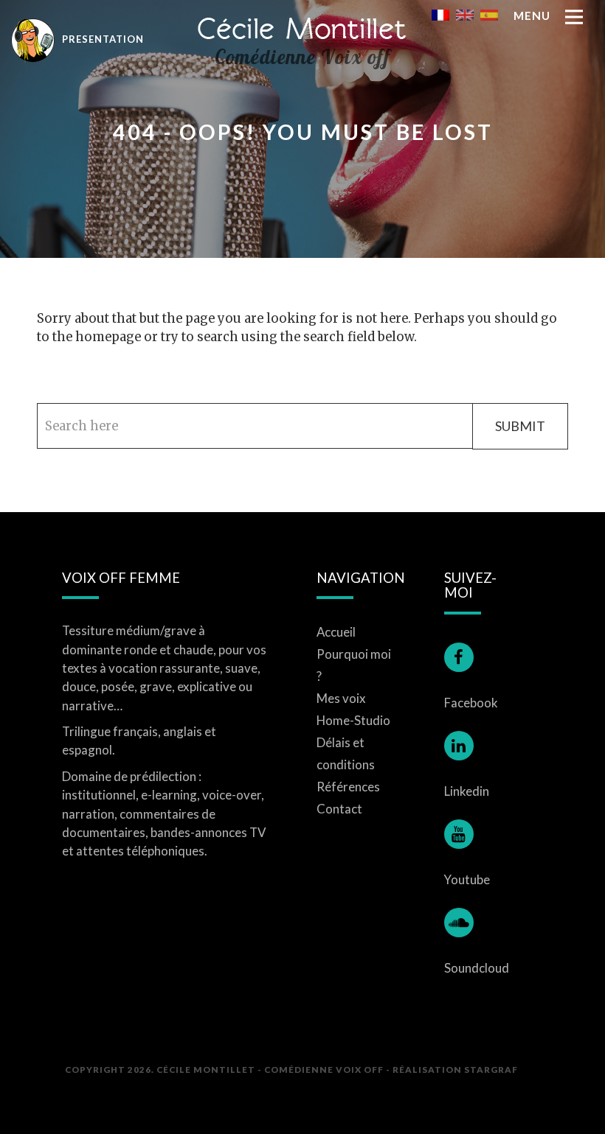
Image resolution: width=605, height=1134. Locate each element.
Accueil (336, 632)
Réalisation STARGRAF (455, 1069)
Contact (339, 808)
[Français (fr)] (440, 14)
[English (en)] (465, 14)
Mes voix (341, 698)
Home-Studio (353, 720)
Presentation (101, 39)
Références (348, 786)
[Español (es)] (489, 14)
